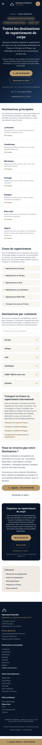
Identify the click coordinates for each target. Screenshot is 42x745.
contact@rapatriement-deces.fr (13, 634)
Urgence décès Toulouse (11, 639)
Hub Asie (5, 686)
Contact (5, 712)
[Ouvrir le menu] (3, 3)
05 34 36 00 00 (22, 73)
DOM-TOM (6, 678)
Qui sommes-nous (8, 709)
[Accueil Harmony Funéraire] (21, 609)
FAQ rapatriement (11, 581)
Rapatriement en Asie (13, 282)
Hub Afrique (6, 681)
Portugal (5, 660)
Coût (3, 707)
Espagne (5, 657)
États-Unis (5, 662)
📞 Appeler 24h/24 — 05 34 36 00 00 (21, 742)
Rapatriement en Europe (14, 268)
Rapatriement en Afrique (14, 275)
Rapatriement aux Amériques (16, 290)
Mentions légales (15, 730)
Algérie (4, 665)
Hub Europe (6, 683)
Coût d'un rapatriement (13, 577)
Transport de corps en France (16, 304)
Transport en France (12, 585)
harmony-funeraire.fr (9, 636)
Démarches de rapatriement (15, 574)
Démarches (6, 704)
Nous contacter (10, 588)
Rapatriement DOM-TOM (14, 297)
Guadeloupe (6, 652)
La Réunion (6, 649)
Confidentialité (27, 730)
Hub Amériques (7, 689)
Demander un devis (21, 80)
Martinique (6, 654)
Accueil (12, 14)
